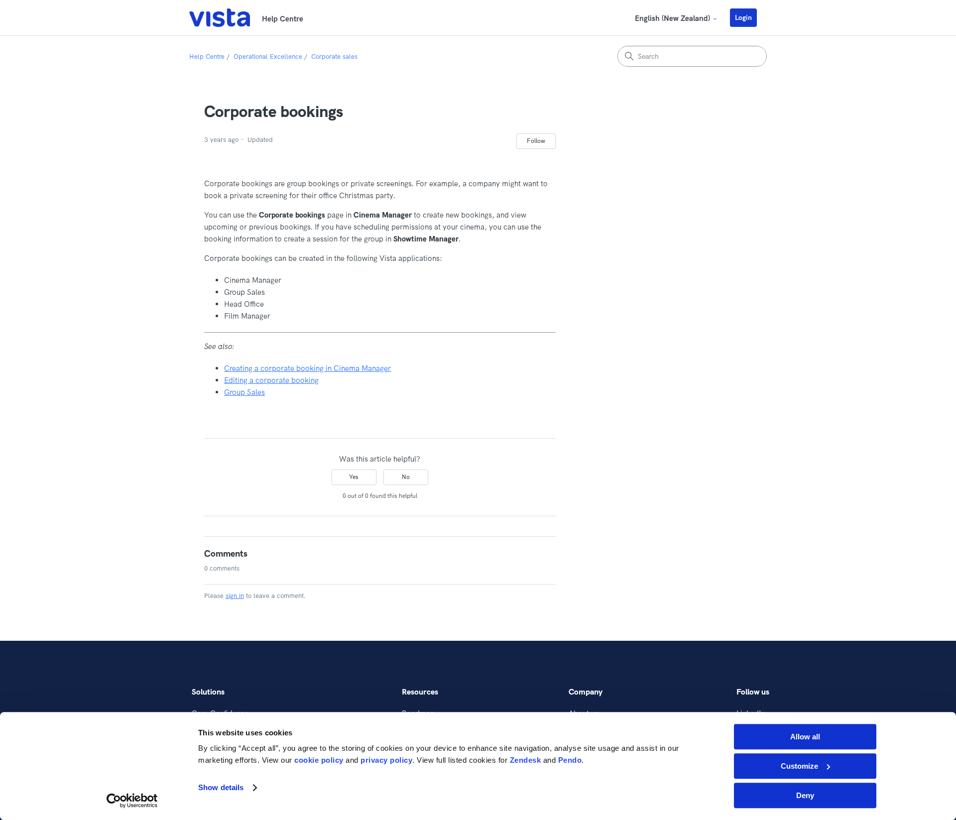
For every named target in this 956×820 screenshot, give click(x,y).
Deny (805, 795)
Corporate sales (334, 56)
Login (743, 17)
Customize (799, 766)
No (406, 476)
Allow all (805, 736)
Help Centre (207, 56)
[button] (748, 17)
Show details (220, 788)
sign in (235, 595)
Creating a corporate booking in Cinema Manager (307, 368)
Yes (353, 476)
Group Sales (244, 392)
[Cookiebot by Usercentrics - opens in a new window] (132, 800)
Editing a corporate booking (271, 380)
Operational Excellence (268, 56)
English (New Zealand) (673, 18)
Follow (536, 140)
